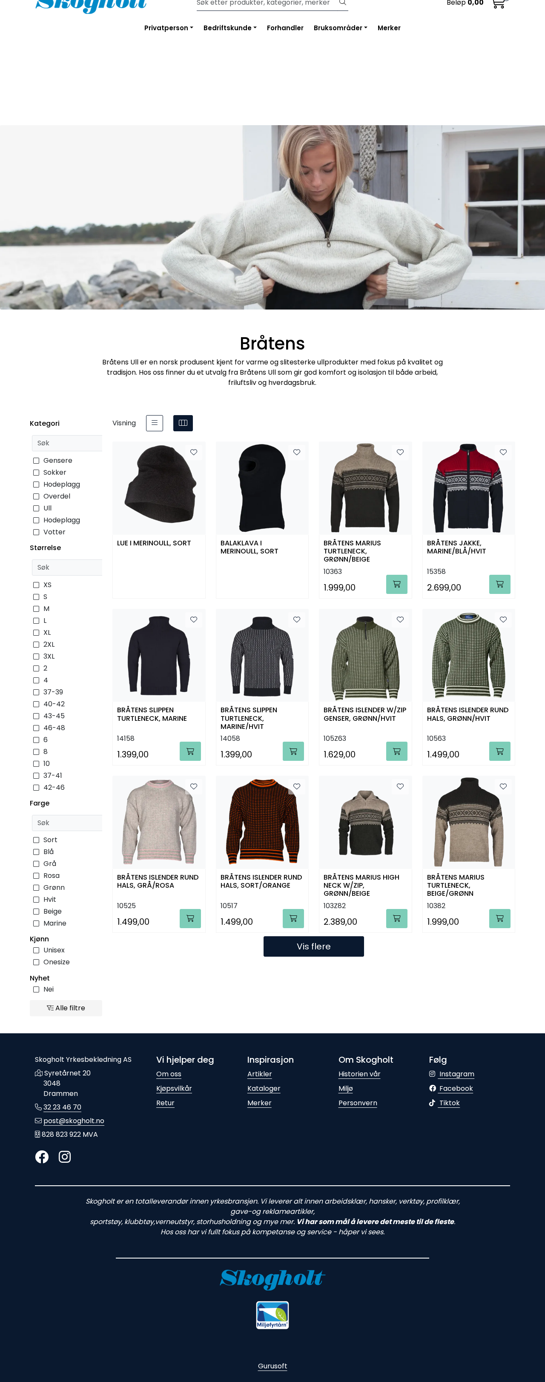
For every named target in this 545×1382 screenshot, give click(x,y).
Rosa (51, 875)
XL (47, 632)
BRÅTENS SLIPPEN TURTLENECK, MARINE (152, 714)
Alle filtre (69, 1008)
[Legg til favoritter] (193, 452)
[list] (154, 423)
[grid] (183, 423)
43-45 (54, 716)
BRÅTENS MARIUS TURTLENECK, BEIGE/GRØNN (456, 885)
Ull (47, 508)
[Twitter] (42, 1157)
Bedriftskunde (228, 27)
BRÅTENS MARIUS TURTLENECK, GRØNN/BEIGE (352, 550)
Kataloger (264, 1088)
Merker (389, 27)
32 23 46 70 (62, 1107)
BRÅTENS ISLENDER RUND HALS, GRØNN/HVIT (467, 714)
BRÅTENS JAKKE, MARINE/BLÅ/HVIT (456, 547)
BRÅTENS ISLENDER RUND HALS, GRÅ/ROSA (157, 881)
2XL (48, 644)
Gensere (57, 460)
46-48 (54, 728)
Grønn (54, 887)
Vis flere (314, 946)
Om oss (168, 1074)
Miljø (345, 1088)
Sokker (54, 472)
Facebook (455, 1088)
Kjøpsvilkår (174, 1088)
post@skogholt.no (73, 1121)
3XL (48, 656)
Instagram (456, 1074)
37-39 (53, 692)
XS (47, 585)
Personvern (357, 1103)
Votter (54, 532)
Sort (50, 840)
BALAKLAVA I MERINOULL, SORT (249, 547)
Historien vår (359, 1074)
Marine (54, 923)
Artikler (259, 1074)
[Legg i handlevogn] (396, 584)
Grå (49, 864)
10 (46, 763)
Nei (48, 989)
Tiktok (449, 1103)
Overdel (56, 496)
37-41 (52, 775)
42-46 (54, 787)
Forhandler (285, 27)
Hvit (49, 899)
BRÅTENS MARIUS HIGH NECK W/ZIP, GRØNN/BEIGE (361, 885)
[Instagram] (65, 1157)
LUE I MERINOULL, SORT (154, 543)
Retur (165, 1103)
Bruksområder (338, 27)
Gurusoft (272, 1366)
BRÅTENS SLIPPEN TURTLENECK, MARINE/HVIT (249, 717)
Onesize (56, 962)
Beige (52, 911)
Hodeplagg (61, 484)
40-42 (54, 704)
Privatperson (166, 27)
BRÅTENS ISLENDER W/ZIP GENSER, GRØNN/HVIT (365, 714)
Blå (48, 852)
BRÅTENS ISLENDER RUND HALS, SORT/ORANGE (261, 881)
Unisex (54, 950)
